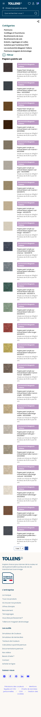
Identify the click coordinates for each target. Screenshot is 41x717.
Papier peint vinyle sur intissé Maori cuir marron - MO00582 (27, 129)
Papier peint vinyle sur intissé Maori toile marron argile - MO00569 (27, 393)
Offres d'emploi (8, 606)
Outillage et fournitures (14, 33)
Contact (5, 660)
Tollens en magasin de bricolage (15, 622)
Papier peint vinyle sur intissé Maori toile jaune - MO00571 (27, 353)
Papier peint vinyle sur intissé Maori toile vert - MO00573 (26, 312)
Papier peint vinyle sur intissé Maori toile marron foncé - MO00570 (27, 373)
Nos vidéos (6, 652)
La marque (6, 595)
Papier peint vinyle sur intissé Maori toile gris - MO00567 (26, 434)
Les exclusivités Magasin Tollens (18, 48)
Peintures (8, 30)
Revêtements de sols (13, 39)
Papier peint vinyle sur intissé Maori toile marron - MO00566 (27, 454)
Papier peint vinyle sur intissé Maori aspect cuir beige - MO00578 (27, 210)
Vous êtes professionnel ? (12, 618)
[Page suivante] (26, 548)
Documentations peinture (12, 649)
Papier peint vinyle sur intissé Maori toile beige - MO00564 (27, 495)
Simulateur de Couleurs (11, 633)
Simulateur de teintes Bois (12, 637)
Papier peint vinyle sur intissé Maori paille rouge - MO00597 (27, 515)
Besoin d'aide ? (8, 656)
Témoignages (8, 614)
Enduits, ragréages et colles (16, 42)
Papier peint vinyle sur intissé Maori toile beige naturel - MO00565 (26, 474)
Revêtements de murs (13, 36)
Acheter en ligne (8, 664)
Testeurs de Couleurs (10, 641)
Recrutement (7, 610)
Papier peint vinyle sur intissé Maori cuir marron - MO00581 (27, 149)
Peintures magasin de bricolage (18, 51)
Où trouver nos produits (11, 603)
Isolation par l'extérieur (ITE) (16, 45)
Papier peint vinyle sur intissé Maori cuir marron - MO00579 (27, 190)
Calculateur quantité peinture (14, 645)
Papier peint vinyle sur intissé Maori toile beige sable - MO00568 (26, 413)
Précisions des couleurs (14, 686)
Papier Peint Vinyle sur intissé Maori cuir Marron (26, 71)
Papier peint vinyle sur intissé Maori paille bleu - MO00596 (27, 535)
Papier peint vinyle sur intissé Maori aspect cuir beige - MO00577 (27, 231)
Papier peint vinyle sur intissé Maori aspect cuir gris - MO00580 (27, 170)
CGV (21, 691)
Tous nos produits (9, 599)
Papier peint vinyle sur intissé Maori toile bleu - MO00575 (26, 271)
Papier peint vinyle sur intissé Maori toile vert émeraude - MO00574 (26, 292)
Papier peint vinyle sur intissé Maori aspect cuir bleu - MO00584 (27, 90)
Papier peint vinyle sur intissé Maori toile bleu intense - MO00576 (26, 251)
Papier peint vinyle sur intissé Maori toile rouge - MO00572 (27, 332)
